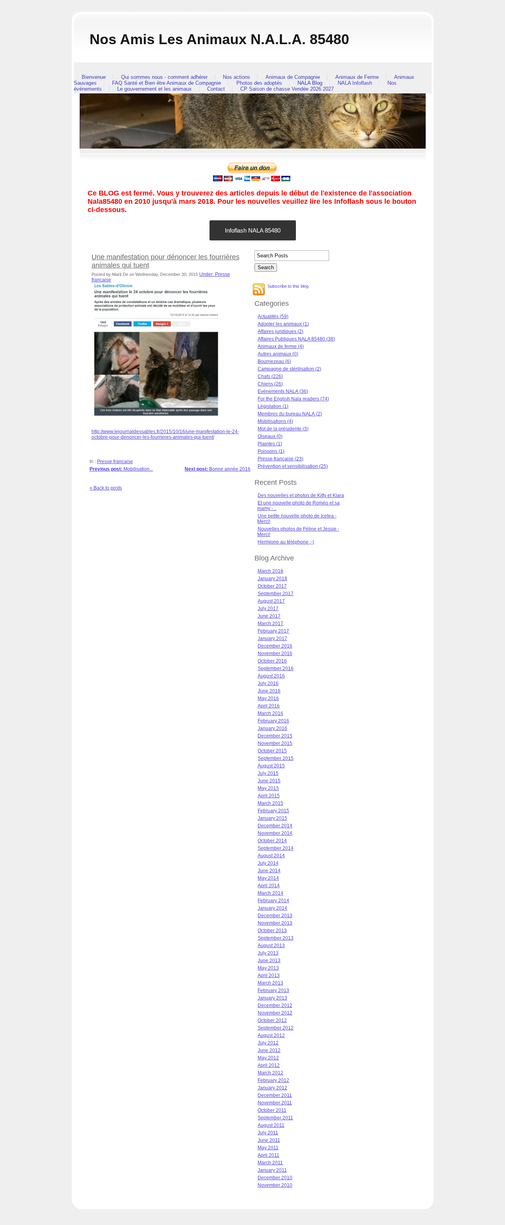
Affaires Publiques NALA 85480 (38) (296, 339)
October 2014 (272, 840)
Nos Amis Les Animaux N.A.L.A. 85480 (219, 39)
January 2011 (272, 1170)
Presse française (115, 461)
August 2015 (271, 766)
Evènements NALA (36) (283, 391)
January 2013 (272, 998)
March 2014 (270, 893)
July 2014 (268, 863)
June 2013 (269, 960)
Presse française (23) (280, 459)
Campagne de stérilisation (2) (289, 369)
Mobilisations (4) (275, 421)
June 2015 (269, 781)
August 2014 (271, 855)
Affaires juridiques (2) (280, 331)
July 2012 (268, 1043)
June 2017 (269, 616)
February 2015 (273, 811)
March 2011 (270, 1162)
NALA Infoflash (355, 83)
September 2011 (275, 1118)
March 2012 (270, 1073)
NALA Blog (309, 83)
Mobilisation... (121, 469)
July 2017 (268, 608)
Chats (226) (270, 376)
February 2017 (273, 631)
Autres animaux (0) (278, 354)
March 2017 (270, 623)
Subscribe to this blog (288, 286)
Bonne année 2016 (218, 469)
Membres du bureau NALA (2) (290, 414)
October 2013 (272, 930)
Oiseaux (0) (270, 436)
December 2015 (275, 736)
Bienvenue (94, 77)
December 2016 (275, 646)
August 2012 (271, 1035)
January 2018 (272, 578)
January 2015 (272, 818)
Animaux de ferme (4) (281, 346)
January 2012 (272, 1088)
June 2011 (269, 1140)
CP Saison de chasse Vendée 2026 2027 (287, 89)
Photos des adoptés (259, 83)
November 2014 (275, 833)
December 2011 (275, 1095)
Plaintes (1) (270, 444)
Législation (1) (273, 406)
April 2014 (269, 885)
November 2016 (275, 653)
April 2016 (269, 706)
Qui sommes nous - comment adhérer (164, 77)
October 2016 (272, 661)
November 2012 (275, 1013)
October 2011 (272, 1110)
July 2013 (268, 953)
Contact (216, 89)
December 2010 (275, 1177)
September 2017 (276, 593)
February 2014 (273, 900)
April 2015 (269, 796)
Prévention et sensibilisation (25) (293, 466)
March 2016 (270, 713)
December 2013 (275, 915)
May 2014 (268, 878)
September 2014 (276, 848)
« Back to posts (106, 488)
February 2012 (273, 1080)
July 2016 (268, 683)
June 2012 (269, 1050)
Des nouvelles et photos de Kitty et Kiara (301, 495)
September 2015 (276, 758)
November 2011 (275, 1103)
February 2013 (273, 990)
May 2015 (268, 788)
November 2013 (275, 923)
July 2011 (268, 1133)
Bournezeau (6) (274, 361)
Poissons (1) (271, 451)
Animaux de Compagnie (293, 77)
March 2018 (270, 571)
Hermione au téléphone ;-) (286, 542)
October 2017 (272, 586)
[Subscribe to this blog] (258, 289)
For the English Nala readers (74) (293, 399)
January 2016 (272, 728)
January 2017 (272, 638)
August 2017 (271, 601)
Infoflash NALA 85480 (253, 230)
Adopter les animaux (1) (283, 324)
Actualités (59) (273, 316)
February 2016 (273, 721)
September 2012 (276, 1028)
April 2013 (269, 975)
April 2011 (268, 1155)
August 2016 (271, 676)
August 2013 (271, 945)
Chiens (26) (270, 384)
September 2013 (276, 938)
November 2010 (275, 1185)
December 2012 (275, 1005)
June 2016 (269, 691)
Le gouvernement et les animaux (154, 89)
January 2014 (272, 908)
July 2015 (268, 773)
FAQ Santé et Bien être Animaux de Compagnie (166, 83)
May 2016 (268, 698)
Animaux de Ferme (357, 77)
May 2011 (268, 1148)
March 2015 (270, 803)
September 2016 (276, 668)
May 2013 (268, 968)
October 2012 (272, 1020)
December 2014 (275, 825)
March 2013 (270, 983)
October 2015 (272, 751)
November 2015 (275, 743)
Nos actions (236, 77)
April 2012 (269, 1065)
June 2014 (269, 870)
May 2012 (268, 1058)
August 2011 (271, 1125)
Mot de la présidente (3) (283, 429)
